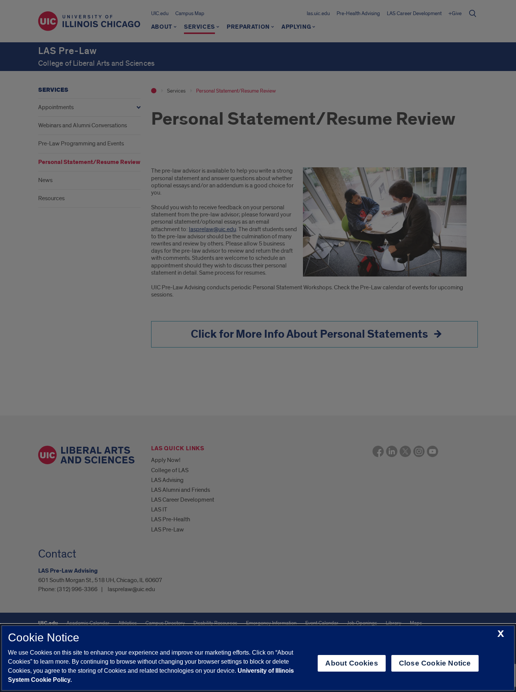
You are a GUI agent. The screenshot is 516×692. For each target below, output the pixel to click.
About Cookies (351, 663)
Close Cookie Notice (435, 663)
